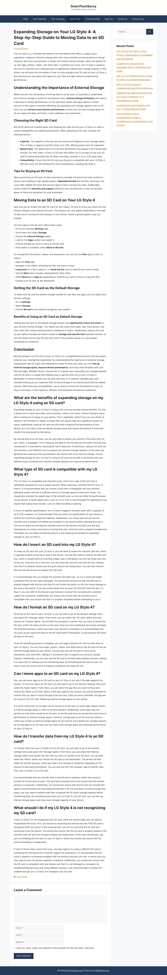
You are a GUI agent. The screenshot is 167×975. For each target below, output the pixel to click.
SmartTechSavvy (83, 6)
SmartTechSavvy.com (73, 970)
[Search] (149, 32)
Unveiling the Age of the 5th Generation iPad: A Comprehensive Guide (134, 67)
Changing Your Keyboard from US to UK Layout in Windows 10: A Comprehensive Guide (134, 97)
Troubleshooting (93, 19)
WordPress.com (102, 970)
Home (25, 19)
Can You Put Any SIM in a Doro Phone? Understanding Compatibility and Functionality (135, 55)
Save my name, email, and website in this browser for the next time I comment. (56, 948)
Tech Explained (39, 19)
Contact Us (122, 19)
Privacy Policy (138, 19)
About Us (109, 19)
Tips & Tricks (75, 19)
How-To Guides (58, 19)
